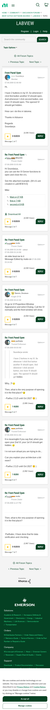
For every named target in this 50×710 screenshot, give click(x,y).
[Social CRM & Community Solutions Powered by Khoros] (25, 580)
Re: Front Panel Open (15, 154)
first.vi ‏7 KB (15, 201)
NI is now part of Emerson (13, 651)
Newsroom (10, 654)
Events (38, 654)
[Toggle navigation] (13, 5)
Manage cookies (25, 706)
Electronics (20, 618)
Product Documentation (24, 665)
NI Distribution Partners (13, 635)
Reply (40, 136)
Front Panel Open (13, 72)
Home (4, 12)
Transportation (11, 624)
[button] (7, 136)
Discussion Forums (31, 12)
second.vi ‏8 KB (17, 204)
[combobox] (19, 39)
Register (25, 31)
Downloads (8, 665)
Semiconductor (33, 621)
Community (15, 12)
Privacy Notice (23, 686)
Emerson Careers (39, 651)
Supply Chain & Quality (25, 654)
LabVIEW (36, 16)
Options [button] (40, 78)
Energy (30, 618)
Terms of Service (27, 638)
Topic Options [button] (9, 47)
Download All (14, 214)
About (28, 651)
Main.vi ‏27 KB (16, 197)
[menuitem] (37, 5)
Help (45, 31)
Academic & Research (12, 615)
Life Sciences (20, 621)
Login (36, 31)
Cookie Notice (39, 686)
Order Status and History (33, 635)
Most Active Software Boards (16, 16)
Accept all (25, 699)
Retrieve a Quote (12, 638)
